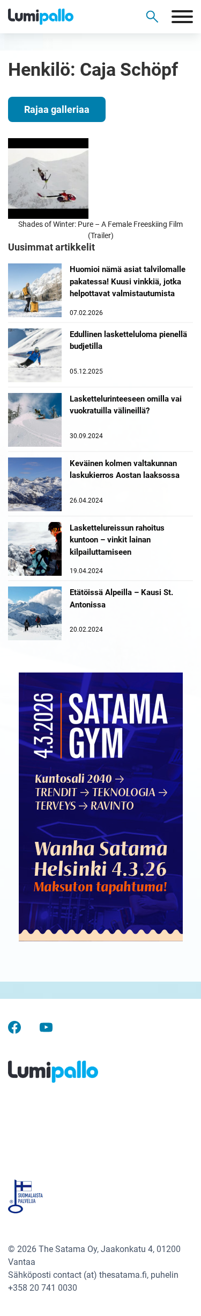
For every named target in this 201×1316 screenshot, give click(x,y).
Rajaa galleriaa (57, 109)
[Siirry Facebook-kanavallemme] (14, 1026)
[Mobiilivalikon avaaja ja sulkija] (182, 16)
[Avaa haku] (152, 16)
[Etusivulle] (59, 17)
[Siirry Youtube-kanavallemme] (46, 1026)
